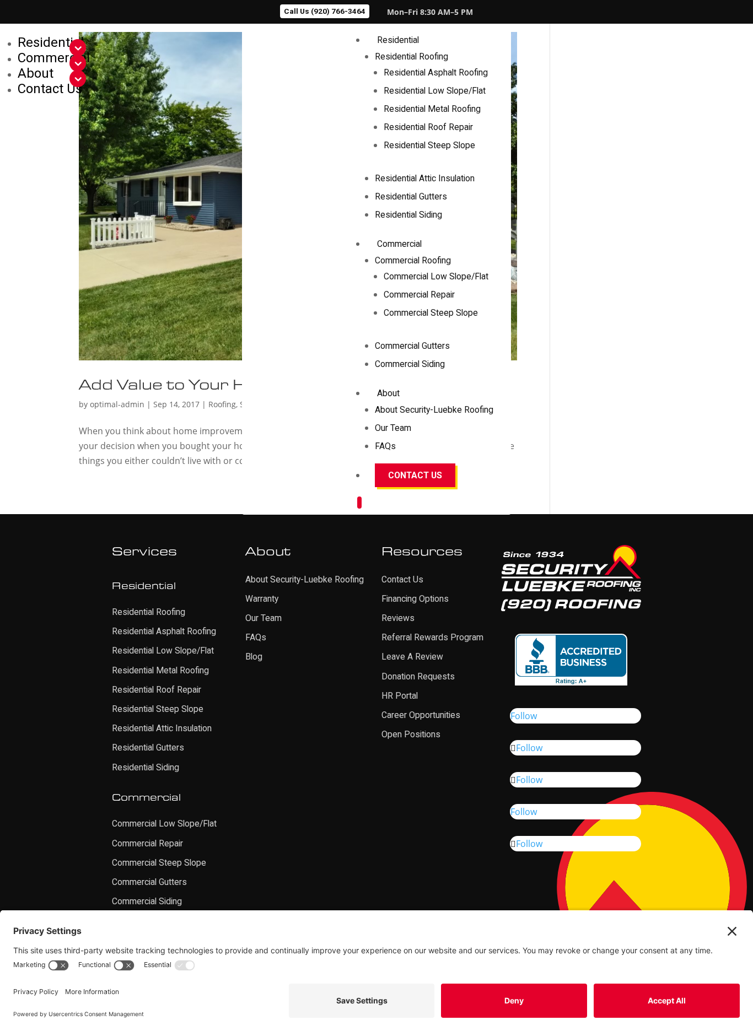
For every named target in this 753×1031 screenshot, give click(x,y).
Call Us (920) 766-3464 (324, 11)
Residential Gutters (411, 196)
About (388, 393)
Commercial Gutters (412, 346)
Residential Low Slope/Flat (435, 90)
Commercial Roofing (413, 260)
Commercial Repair (419, 294)
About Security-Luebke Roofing (434, 409)
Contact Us (415, 475)
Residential (398, 40)
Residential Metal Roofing (432, 109)
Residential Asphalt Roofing (436, 72)
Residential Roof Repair (428, 127)
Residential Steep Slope (429, 145)
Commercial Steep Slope (431, 312)
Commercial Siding (410, 364)
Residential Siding (408, 214)
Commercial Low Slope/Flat (436, 276)
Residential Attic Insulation (425, 178)
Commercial (399, 244)
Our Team (393, 428)
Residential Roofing (411, 56)
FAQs (385, 446)
